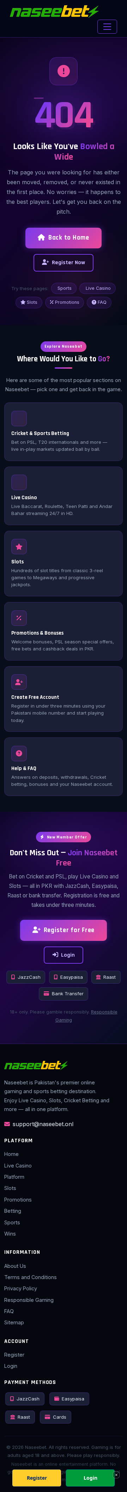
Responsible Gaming (29, 1300)
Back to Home (68, 238)
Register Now (68, 262)
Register (14, 1355)
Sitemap (14, 1322)
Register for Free (69, 930)
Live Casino (98, 288)
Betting (12, 1211)
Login (68, 955)
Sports (65, 288)
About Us (15, 1266)
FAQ (102, 302)
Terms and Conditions (30, 1277)
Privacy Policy (20, 1288)
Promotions (67, 302)
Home (11, 1154)
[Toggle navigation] (107, 27)
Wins (10, 1234)
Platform (14, 1177)
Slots (32, 302)
